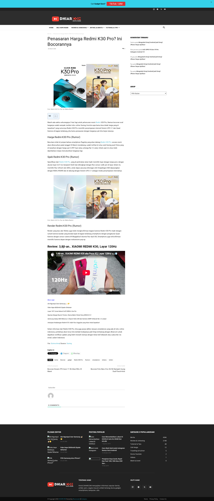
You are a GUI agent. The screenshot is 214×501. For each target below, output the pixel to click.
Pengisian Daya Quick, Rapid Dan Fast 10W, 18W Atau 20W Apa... (112, 461)
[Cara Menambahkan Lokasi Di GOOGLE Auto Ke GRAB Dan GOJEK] (94, 440)
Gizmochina (55, 343)
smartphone (96, 360)
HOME (51, 28)
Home (146, 499)
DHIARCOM (62, 499)
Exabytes (84, 499)
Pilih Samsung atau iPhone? (70, 458)
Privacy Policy (154, 499)
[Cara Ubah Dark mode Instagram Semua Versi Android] (94, 451)
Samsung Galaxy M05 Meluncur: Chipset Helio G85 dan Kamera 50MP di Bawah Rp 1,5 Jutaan (76, 319)
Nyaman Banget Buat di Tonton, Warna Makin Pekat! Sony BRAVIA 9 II (69, 315)
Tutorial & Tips (112, 28)
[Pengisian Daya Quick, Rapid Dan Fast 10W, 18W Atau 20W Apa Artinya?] (94, 462)
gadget (70, 360)
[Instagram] (153, 9)
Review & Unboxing (79, 28)
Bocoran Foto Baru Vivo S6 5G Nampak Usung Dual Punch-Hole (108, 370)
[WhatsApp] (74, 57)
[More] (95, 57)
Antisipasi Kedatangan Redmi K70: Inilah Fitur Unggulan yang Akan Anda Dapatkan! (73, 322)
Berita (49, 34)
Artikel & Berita (96, 28)
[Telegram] (157, 9)
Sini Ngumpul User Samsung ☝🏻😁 (58, 304)
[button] (164, 28)
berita (56, 360)
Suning (69, 343)
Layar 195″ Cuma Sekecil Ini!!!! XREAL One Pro (61, 311)
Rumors (87, 360)
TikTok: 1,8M (116, 4)
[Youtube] (165, 9)
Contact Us (163, 499)
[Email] (84, 57)
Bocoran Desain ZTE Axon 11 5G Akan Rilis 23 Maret (64, 370)
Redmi (98, 122)
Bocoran (62, 360)
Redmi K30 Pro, (65, 162)
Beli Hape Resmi (62, 28)
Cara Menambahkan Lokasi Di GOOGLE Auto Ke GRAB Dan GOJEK (112, 439)
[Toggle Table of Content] (54, 116)
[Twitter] (161, 9)
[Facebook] (64, 57)
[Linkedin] (79, 57)
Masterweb (76, 499)
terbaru (104, 360)
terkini (111, 360)
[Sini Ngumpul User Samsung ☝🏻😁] (53, 439)
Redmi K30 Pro (106, 142)
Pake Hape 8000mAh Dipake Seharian (59, 307)
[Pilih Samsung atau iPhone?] (53, 461)
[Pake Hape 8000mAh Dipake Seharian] (53, 450)
